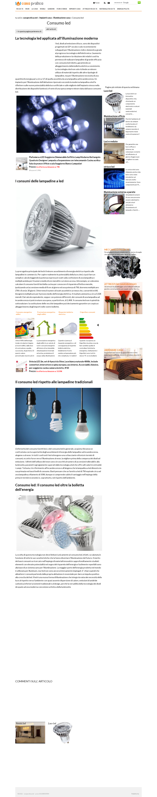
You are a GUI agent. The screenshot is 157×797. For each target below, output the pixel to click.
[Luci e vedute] (115, 153)
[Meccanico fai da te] (123, 263)
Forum (97, 3)
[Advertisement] (42, 15)
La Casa (35, 9)
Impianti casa (74, 9)
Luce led (52, 723)
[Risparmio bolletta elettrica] (68, 328)
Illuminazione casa (61, 17)
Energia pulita (123, 9)
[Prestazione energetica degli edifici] (47, 328)
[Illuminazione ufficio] (115, 128)
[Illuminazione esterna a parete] (115, 204)
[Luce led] (62, 732)
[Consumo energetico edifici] (25, 328)
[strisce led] (115, 178)
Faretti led (21, 723)
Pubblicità (135, 794)
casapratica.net (30, 17)
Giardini (51, 9)
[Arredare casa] (123, 364)
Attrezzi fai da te (90, 9)
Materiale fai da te (107, 9)
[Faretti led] (30, 732)
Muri (27, 9)
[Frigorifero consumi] (89, 328)
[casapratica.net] (29, 3)
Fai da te (19, 9)
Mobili (42, 9)
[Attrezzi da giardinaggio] (123, 298)
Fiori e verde (62, 9)
